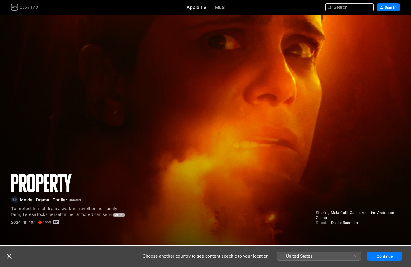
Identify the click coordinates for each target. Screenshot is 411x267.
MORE (119, 215)
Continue (385, 256)
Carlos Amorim (362, 212)
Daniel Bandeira (344, 222)
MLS (220, 7)
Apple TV (196, 7)
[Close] (9, 256)
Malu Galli (339, 212)
